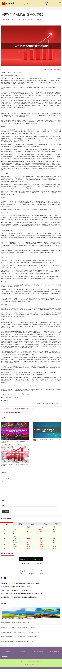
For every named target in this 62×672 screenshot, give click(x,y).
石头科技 (15, 534)
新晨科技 (15, 542)
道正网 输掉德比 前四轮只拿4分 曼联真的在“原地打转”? (15, 622)
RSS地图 (33, 662)
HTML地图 (38, 662)
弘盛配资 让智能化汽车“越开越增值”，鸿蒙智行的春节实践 (16, 590)
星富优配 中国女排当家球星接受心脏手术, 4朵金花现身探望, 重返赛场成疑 (20, 583)
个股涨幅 (6, 524)
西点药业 (15, 540)
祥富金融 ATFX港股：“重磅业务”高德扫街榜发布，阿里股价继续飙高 (18, 627)
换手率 (57, 524)
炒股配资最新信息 (54, 651)
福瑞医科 (15, 546)
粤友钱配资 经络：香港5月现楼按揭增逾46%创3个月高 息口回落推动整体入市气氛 (21, 632)
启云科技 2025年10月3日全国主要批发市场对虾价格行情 (19, 409)
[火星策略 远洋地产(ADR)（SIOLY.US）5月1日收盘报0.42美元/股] (47, 430)
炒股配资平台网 (38, 651)
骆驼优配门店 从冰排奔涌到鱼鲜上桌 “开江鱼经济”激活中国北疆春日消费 (20, 597)
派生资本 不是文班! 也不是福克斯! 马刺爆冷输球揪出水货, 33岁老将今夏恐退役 (22, 593)
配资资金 (22, 651)
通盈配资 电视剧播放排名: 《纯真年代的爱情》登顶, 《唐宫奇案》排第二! (19, 618)
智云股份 (15, 531)
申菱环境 (15, 544)
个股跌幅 (19, 524)
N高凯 (15, 529)
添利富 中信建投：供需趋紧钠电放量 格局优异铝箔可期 (15, 587)
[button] (2, 566)
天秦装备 (15, 538)
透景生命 (15, 536)
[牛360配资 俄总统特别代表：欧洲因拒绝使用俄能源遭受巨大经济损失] (15, 431)
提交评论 (6, 511)
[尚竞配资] (8, 3)
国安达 (15, 548)
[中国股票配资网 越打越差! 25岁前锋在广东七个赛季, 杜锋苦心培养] (15, 453)
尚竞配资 (7, 651)
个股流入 (32, 524)
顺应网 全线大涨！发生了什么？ (13, 412)
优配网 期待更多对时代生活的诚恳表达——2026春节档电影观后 (17, 641)
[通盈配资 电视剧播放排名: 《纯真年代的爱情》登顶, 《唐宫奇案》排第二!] (31, 612)
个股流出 (45, 524)
